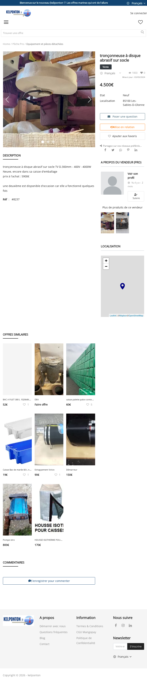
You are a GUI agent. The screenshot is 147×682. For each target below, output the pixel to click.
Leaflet (113, 315)
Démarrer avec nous (53, 626)
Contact (44, 644)
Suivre (136, 198)
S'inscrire (136, 646)
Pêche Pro (18, 44)
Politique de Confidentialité (85, 640)
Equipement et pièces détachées (44, 44)
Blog (42, 638)
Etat (102, 95)
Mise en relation (124, 127)
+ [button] (106, 260)
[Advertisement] (49, 232)
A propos (47, 617)
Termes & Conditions (89, 626)
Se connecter (138, 13)
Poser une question (124, 116)
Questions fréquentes (54, 632)
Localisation (107, 101)
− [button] (106, 266)
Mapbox (123, 315)
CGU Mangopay (86, 632)
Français (137, 3)
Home (6, 44)
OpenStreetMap (135, 315)
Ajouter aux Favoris (124, 136)
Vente (106, 66)
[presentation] (8, 99)
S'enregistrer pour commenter (50, 581)
